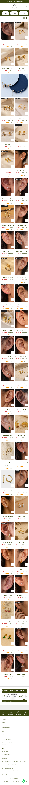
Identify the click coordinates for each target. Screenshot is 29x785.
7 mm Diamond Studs (21, 251)
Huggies (23, 13)
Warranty (4, 744)
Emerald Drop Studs (8, 435)
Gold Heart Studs (7, 569)
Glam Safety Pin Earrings (7, 225)
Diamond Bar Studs (7, 251)
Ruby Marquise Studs (7, 595)
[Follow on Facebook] (2, 774)
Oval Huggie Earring (21, 569)
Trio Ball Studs (7, 409)
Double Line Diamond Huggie (7, 330)
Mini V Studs (21, 490)
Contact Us (4, 737)
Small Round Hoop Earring (21, 462)
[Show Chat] (23, 781)
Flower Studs (21, 68)
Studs (5, 13)
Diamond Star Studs (21, 225)
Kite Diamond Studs (21, 330)
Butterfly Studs (7, 118)
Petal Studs (21, 118)
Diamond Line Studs (8, 383)
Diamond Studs (21, 42)
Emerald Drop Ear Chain (21, 648)
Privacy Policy (5, 751)
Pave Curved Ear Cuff (21, 409)
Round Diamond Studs (7, 68)
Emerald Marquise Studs (21, 356)
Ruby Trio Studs (8, 621)
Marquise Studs (21, 383)
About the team (6, 727)
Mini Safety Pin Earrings (21, 621)
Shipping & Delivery (6, 739)
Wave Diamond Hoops (7, 490)
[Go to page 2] (13, 682)
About (3, 722)
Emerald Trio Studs (7, 648)
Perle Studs (21, 542)
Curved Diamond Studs (7, 42)
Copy (20, 696)
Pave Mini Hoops (7, 542)
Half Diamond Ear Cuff (7, 277)
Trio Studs (21, 144)
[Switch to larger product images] (24, 18)
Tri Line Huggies (21, 435)
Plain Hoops (8, 462)
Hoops (14, 13)
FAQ (3, 734)
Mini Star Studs (7, 304)
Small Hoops (7, 674)
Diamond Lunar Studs (7, 198)
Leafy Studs (8, 144)
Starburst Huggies (21, 198)
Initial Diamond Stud (21, 595)
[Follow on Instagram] (6, 774)
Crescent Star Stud (7, 356)
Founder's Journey (6, 724)
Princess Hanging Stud (21, 304)
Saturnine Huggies (21, 674)
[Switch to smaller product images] (26, 18)
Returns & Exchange (7, 742)
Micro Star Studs (21, 170)
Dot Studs (7, 170)
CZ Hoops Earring (21, 277)
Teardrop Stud (21, 516)
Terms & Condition (6, 754)
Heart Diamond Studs (7, 516)
